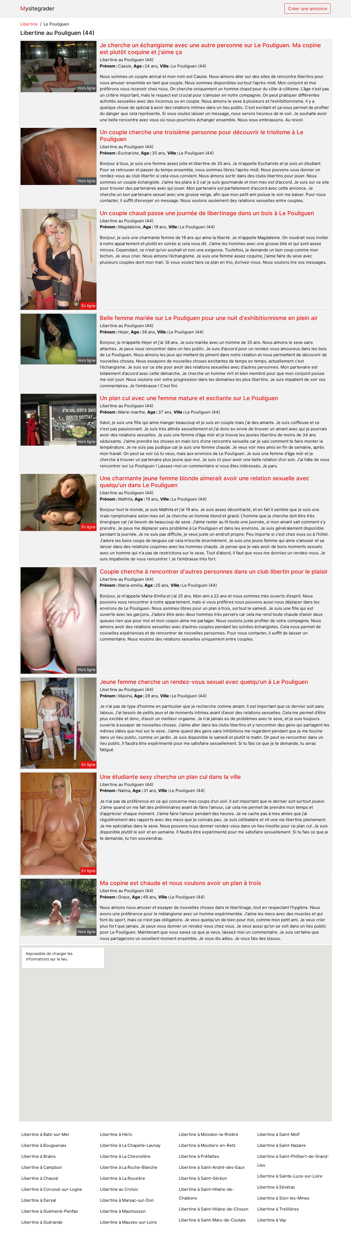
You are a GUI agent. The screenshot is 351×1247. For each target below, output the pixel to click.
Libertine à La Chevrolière (125, 1156)
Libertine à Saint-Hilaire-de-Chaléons (206, 1194)
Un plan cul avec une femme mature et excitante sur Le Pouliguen (189, 398)
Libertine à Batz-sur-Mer (45, 1134)
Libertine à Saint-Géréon (203, 1178)
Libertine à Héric (116, 1134)
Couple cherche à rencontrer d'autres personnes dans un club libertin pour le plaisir (214, 571)
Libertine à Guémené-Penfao (49, 1211)
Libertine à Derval (38, 1200)
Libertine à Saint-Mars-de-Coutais (212, 1220)
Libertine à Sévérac (276, 1187)
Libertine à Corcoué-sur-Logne (51, 1189)
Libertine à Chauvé (39, 1178)
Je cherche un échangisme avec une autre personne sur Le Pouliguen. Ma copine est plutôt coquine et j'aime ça (210, 48)
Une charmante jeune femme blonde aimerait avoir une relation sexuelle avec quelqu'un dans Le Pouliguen (204, 481)
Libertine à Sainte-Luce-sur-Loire (289, 1176)
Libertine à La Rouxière (122, 1178)
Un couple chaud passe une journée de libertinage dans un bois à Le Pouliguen (207, 213)
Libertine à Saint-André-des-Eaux (212, 1167)
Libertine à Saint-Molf (278, 1134)
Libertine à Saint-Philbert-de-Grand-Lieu (293, 1161)
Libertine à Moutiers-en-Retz (207, 1145)
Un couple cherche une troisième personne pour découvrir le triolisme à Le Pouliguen (201, 135)
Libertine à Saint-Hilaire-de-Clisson (213, 1209)
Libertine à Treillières (278, 1209)
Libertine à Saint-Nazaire (281, 1145)
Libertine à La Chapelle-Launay (130, 1145)
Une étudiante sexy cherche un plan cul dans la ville (170, 776)
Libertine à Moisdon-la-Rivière (208, 1134)
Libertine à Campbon (41, 1167)
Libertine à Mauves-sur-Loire (128, 1222)
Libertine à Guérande (42, 1222)
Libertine (29, 24)
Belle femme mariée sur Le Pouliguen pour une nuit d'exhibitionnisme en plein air (209, 317)
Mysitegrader (37, 8)
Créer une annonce (307, 8)
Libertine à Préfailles (199, 1156)
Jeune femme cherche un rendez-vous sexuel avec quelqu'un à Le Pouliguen (204, 681)
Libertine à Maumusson (123, 1211)
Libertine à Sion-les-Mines (283, 1198)
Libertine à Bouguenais (43, 1145)
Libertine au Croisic (119, 1189)
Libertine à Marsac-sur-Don (127, 1200)
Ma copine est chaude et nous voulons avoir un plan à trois (180, 883)
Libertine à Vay (271, 1220)
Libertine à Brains (38, 1156)
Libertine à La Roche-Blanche (128, 1167)
